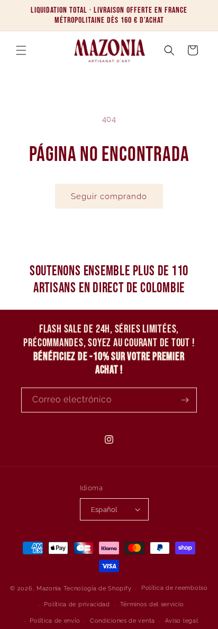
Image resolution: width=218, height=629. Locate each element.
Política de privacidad (77, 604)
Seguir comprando (109, 196)
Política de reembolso (174, 588)
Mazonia (49, 588)
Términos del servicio (152, 604)
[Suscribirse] (184, 400)
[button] (21, 50)
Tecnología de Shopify (97, 588)
